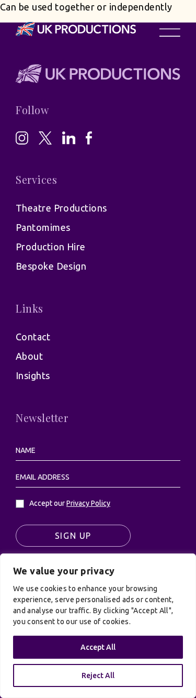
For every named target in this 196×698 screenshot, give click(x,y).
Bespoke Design (51, 266)
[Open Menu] (169, 29)
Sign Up (73, 535)
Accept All (98, 647)
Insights (33, 375)
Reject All (98, 675)
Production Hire (51, 246)
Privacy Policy (88, 503)
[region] (98, 625)
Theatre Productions (61, 208)
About (29, 356)
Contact (33, 336)
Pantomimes (43, 227)
